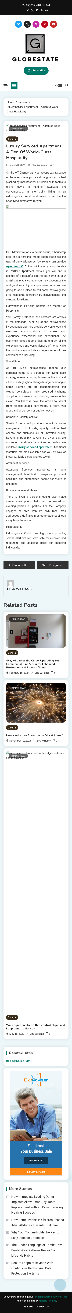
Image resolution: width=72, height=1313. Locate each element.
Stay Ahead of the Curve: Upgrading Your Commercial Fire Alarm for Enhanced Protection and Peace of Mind (33, 664)
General (12, 139)
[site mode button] (58, 85)
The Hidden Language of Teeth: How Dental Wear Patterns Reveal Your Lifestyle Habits (36, 1250)
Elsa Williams (39, 165)
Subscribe (38, 70)
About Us (28, 1306)
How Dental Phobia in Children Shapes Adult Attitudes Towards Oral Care (37, 1222)
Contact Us (43, 1306)
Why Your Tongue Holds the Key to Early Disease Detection (35, 1235)
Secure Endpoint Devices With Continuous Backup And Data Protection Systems (32, 1268)
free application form (18, 1060)
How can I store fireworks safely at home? (34, 735)
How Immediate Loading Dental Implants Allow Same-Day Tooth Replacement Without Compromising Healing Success (37, 1204)
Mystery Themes (47, 1300)
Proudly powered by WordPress (51, 1296)
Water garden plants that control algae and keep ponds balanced (35, 1026)
